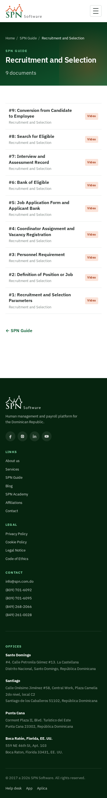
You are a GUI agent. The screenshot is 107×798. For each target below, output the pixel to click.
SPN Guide (28, 38)
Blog (9, 486)
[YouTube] (47, 436)
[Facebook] (10, 436)
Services (12, 469)
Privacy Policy (16, 534)
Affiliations (13, 502)
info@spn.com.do (19, 581)
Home (10, 38)
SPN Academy (16, 494)
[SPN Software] (23, 11)
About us (12, 461)
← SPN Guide (18, 330)
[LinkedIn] (35, 436)
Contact (11, 511)
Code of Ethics (16, 558)
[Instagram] (22, 436)
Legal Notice (15, 550)
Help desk (13, 788)
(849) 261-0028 (18, 615)
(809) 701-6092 (18, 590)
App (29, 788)
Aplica (42, 788)
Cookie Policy (16, 542)
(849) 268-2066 (18, 606)
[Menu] (96, 11)
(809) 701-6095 (18, 598)
